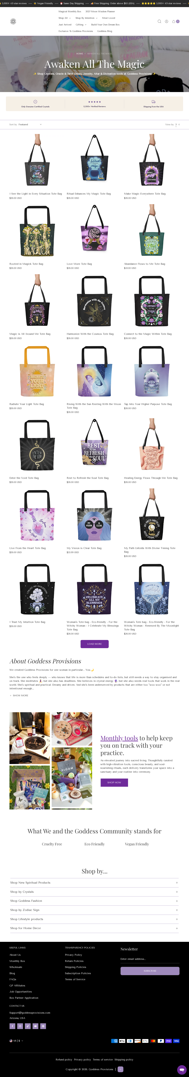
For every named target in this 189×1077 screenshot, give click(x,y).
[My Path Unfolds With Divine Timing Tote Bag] (152, 516)
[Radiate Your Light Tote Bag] (37, 372)
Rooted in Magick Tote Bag (26, 263)
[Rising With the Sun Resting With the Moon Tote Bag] (94, 372)
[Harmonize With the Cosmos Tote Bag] (94, 302)
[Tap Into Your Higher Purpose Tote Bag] (152, 372)
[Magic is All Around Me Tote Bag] (37, 302)
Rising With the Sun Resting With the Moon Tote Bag (94, 406)
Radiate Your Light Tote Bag (26, 404)
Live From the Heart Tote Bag (27, 548)
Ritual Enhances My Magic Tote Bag (89, 193)
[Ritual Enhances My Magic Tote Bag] (94, 162)
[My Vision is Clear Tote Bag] (94, 516)
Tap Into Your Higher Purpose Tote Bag (148, 404)
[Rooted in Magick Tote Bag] (37, 232)
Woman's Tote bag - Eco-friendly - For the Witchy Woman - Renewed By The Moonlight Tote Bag (151, 625)
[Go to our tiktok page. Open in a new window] (28, 1026)
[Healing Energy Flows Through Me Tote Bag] (152, 446)
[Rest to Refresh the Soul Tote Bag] (94, 446)
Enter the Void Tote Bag (24, 477)
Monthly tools (119, 738)
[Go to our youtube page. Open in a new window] (35, 1026)
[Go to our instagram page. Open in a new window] (20, 1026)
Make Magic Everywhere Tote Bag (145, 193)
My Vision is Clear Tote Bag (84, 548)
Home (79, 54)
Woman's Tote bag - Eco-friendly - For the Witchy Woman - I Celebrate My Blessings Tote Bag (93, 625)
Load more (94, 644)
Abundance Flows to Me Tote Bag (144, 263)
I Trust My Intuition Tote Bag (27, 621)
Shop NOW (114, 782)
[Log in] (166, 21)
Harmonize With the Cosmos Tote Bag (90, 333)
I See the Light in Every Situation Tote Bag (35, 193)
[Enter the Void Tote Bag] (37, 446)
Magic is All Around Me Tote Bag (29, 333)
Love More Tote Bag (79, 263)
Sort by (13, 124)
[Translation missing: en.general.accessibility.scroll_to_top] (120, 1069)
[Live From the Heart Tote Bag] (37, 516)
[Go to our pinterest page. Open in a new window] (43, 1026)
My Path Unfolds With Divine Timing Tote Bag (149, 550)
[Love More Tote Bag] (94, 232)
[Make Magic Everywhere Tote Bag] (152, 162)
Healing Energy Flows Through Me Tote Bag (150, 477)
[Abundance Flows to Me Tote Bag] (152, 232)
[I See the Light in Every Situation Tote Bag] (37, 162)
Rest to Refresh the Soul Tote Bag (88, 477)
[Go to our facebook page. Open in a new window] (12, 1026)
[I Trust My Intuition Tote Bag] (37, 590)
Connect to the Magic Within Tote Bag (148, 333)
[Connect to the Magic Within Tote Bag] (152, 302)
